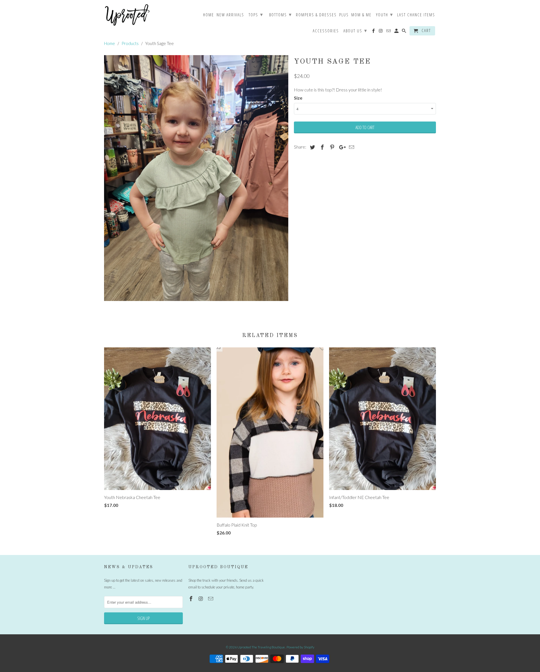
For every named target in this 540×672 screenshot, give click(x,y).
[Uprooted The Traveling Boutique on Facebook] (191, 598)
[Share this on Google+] (340, 147)
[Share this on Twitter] (311, 147)
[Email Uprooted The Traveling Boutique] (211, 598)
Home (208, 14)
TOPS (256, 14)
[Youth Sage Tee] (196, 178)
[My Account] (396, 31)
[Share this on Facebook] (321, 147)
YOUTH (384, 14)
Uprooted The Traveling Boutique (261, 647)
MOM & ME (361, 14)
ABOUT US (355, 30)
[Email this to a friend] (350, 147)
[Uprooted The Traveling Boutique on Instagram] (201, 598)
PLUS (344, 14)
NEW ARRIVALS (230, 14)
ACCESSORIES (326, 30)
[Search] (404, 31)
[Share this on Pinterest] (331, 147)
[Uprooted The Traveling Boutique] (127, 15)
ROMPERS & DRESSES (316, 14)
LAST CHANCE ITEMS (416, 14)
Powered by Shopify (300, 647)
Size (298, 97)
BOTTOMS (280, 14)
